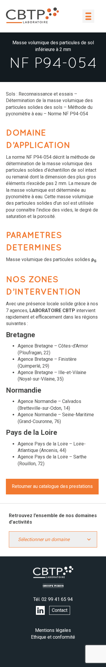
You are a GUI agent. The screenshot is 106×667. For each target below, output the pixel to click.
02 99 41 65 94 (57, 599)
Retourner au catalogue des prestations (52, 486)
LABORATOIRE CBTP (32, 15)
